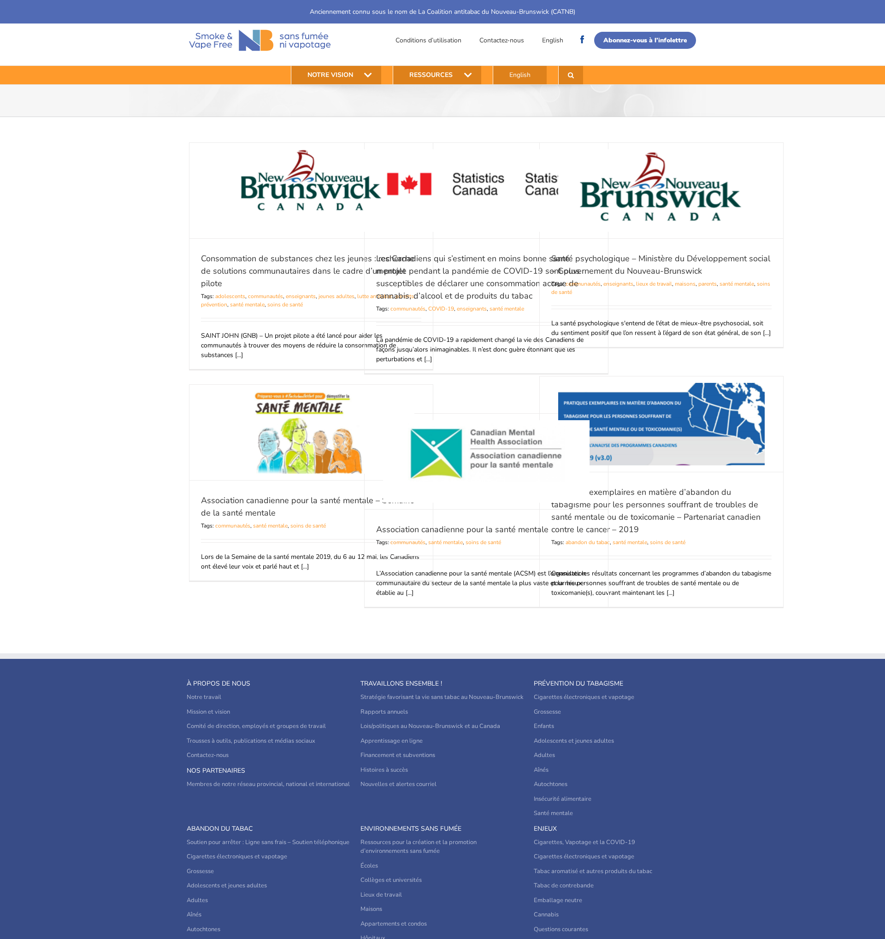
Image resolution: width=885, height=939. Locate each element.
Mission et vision (208, 712)
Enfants (544, 726)
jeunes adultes (336, 296)
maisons (685, 284)
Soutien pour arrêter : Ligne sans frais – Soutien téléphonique (268, 842)
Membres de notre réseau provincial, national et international (268, 784)
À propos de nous (218, 683)
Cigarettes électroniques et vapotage (584, 697)
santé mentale (247, 304)
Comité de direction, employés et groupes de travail (256, 726)
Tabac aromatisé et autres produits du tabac (593, 871)
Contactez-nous (501, 40)
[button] (571, 75)
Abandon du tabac (220, 828)
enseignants (301, 296)
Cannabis (546, 914)
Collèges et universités (391, 880)
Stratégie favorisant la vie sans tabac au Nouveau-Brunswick (442, 697)
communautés (265, 296)
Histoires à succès (384, 770)
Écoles (369, 866)
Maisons (371, 909)
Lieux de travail (381, 895)
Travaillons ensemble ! (401, 683)
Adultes (544, 755)
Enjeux (545, 828)
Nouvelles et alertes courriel (398, 784)
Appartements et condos (393, 924)
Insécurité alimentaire (562, 799)
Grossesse (547, 712)
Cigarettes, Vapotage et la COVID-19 (584, 842)
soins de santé (285, 304)
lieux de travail (654, 284)
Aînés (541, 770)
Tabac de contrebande (564, 885)
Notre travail (204, 697)
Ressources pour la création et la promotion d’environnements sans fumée (418, 847)
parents (707, 284)
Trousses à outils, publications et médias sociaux (251, 741)
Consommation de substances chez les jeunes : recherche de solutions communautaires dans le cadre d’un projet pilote (307, 271)
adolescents (230, 296)
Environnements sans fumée (410, 828)
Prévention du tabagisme (578, 683)
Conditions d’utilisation (428, 40)
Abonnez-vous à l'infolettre (645, 40)
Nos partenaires (216, 770)
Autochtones (550, 784)
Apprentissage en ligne (391, 741)
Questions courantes (561, 929)
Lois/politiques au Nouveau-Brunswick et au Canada (430, 726)
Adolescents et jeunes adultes (574, 741)
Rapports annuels (384, 712)
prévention (214, 304)
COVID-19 (441, 308)
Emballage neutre (558, 900)
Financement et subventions (397, 755)
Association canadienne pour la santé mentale (462, 529)
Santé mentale (553, 813)
